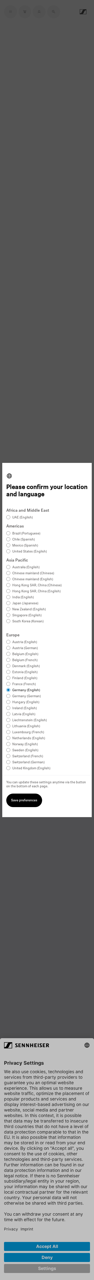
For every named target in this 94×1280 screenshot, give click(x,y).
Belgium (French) (25, 660)
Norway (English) (25, 744)
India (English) (23, 597)
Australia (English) (26, 567)
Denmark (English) (26, 666)
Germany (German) (26, 696)
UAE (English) (22, 517)
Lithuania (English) (26, 726)
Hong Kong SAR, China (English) (36, 591)
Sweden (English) (25, 750)
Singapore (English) (27, 615)
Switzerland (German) (28, 762)
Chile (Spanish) (23, 539)
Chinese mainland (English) (32, 579)
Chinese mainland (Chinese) (33, 573)
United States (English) (29, 551)
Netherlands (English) (28, 738)
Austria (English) (24, 642)
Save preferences (24, 800)
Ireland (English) (24, 708)
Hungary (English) (25, 702)
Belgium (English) (25, 654)
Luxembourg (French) (28, 732)
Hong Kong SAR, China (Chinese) (37, 585)
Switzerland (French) (27, 756)
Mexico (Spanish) (25, 545)
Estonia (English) (25, 672)
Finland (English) (24, 678)
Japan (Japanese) (25, 603)
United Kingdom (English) (31, 768)
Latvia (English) (23, 714)
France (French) (24, 684)
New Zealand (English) (29, 609)
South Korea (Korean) (28, 621)
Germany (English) (26, 690)
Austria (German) (25, 648)
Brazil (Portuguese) (26, 533)
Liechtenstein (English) (29, 720)
